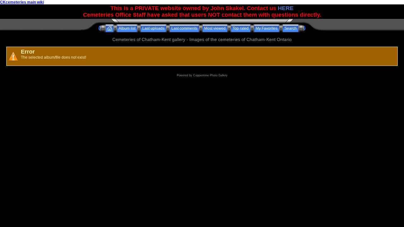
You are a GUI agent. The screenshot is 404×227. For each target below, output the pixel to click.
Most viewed (215, 28)
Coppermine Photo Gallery (210, 75)
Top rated (241, 28)
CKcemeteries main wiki (22, 2)
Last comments (184, 28)
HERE (286, 8)
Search (290, 28)
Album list (127, 28)
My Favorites (266, 28)
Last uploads (153, 28)
